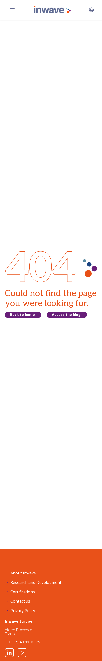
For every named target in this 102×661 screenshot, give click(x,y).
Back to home (22, 314)
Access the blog (66, 314)
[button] (91, 9)
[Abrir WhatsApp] (89, 648)
